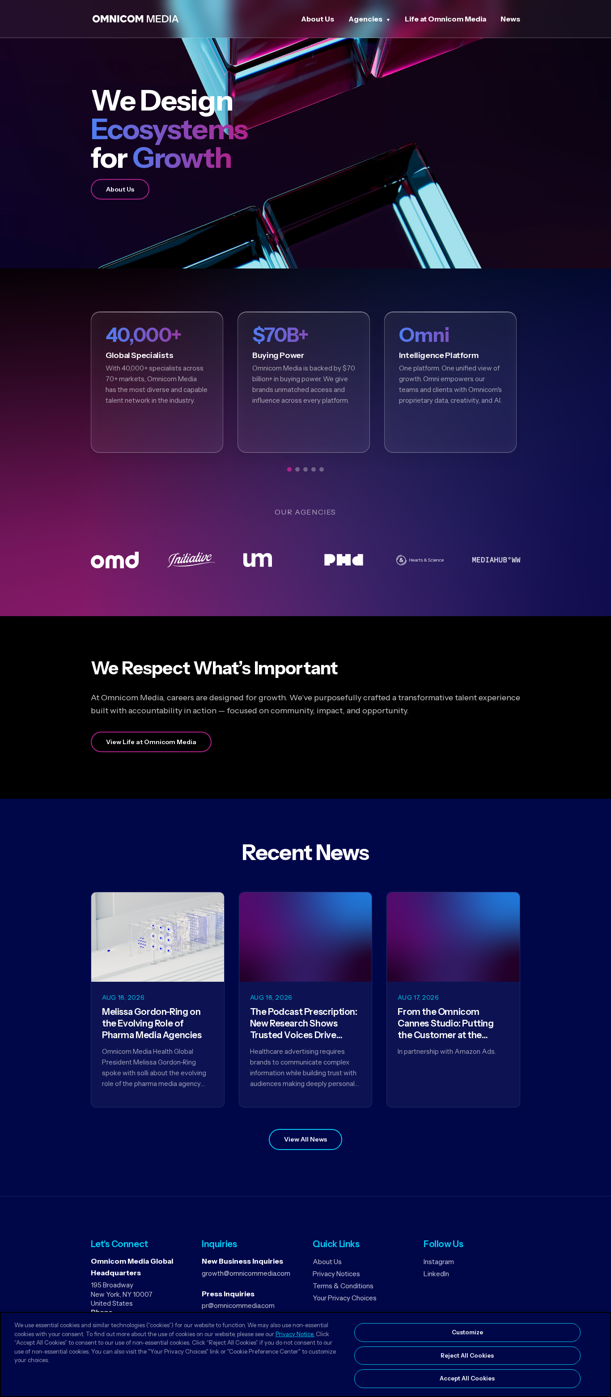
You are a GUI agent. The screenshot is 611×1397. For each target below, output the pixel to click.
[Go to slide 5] (321, 469)
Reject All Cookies (467, 1355)
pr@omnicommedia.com (238, 1305)
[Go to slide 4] (313, 469)
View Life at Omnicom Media (151, 742)
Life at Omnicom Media (445, 18)
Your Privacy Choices (345, 1298)
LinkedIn (436, 1273)
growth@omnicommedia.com (246, 1273)
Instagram (439, 1261)
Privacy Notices (336, 1273)
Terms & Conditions (343, 1286)
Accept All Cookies (467, 1378)
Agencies (365, 18)
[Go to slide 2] (297, 469)
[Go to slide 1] (289, 469)
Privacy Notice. (295, 1333)
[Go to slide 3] (305, 469)
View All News (305, 1139)
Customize (467, 1332)
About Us (317, 18)
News (510, 18)
